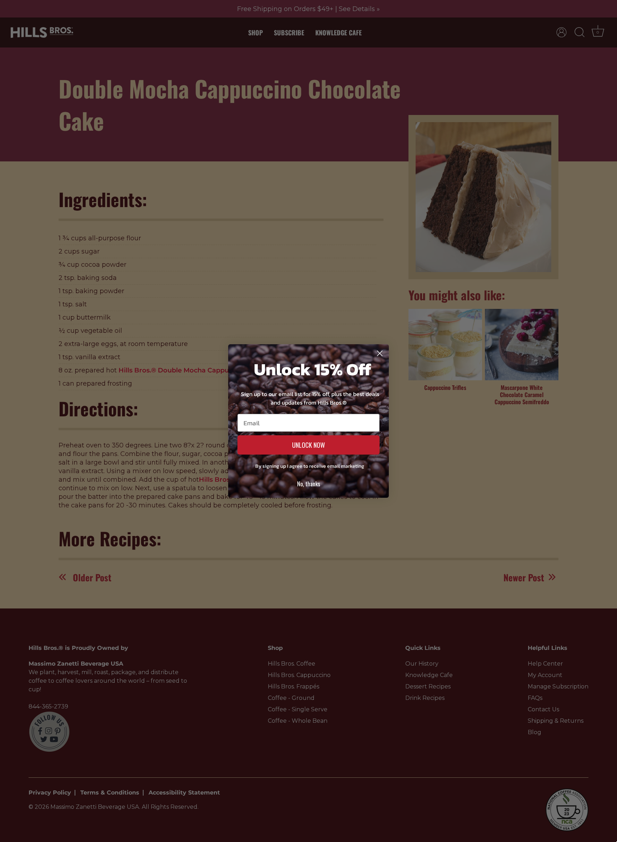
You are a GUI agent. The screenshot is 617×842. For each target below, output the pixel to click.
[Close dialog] (379, 353)
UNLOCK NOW (308, 445)
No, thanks (308, 484)
